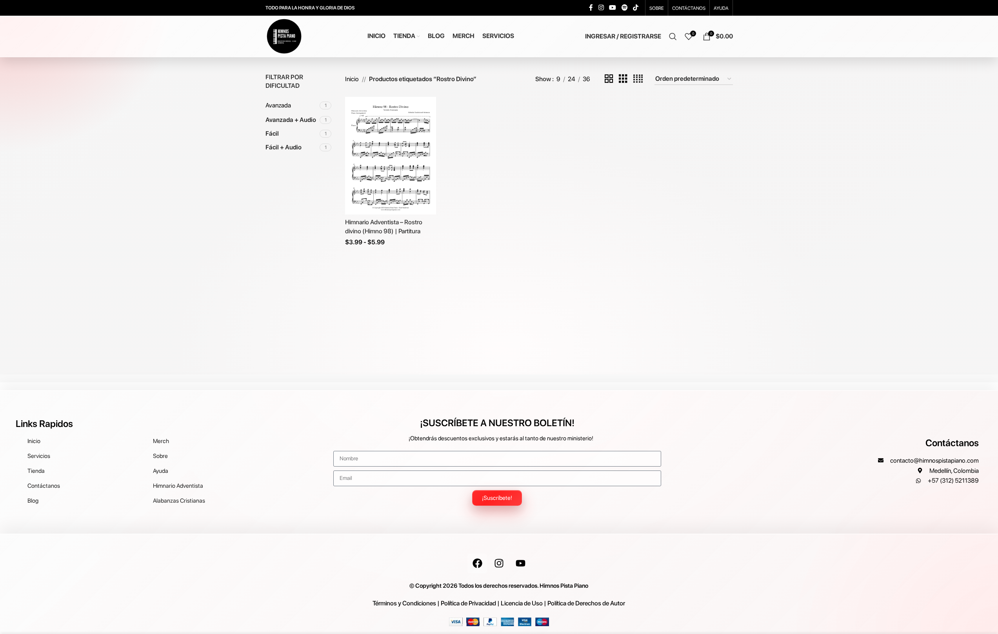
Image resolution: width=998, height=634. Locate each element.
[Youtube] (520, 563)
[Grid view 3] (623, 79)
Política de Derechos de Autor (586, 603)
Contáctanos (952, 443)
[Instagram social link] (601, 8)
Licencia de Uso (522, 603)
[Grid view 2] (609, 79)
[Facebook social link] (591, 8)
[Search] (673, 36)
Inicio (352, 79)
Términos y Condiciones (404, 603)
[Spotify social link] (624, 8)
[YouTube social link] (613, 8)
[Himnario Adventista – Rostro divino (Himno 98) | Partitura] (390, 155)
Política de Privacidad (468, 603)
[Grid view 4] (638, 79)
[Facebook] (477, 563)
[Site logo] (284, 36)
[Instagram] (499, 563)
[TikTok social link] (635, 8)
